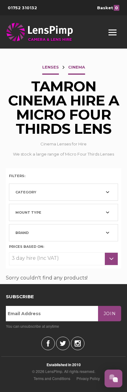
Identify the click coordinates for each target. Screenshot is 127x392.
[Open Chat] (113, 378)
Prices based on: (26, 246)
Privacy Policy (88, 378)
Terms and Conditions (52, 378)
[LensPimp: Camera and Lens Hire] (44, 32)
